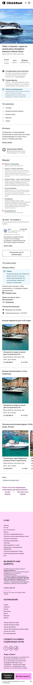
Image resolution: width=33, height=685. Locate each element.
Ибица (6, 613)
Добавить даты (10, 293)
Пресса (6, 532)
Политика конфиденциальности (13, 534)
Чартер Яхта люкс (9, 631)
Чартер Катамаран (10, 627)
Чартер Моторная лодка (11, 624)
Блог (5, 555)
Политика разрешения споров (13, 551)
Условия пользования (10, 538)
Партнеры (7, 543)
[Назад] (2, 11)
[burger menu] (26, 3)
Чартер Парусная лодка (11, 622)
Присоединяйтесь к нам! (11, 545)
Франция (6, 615)
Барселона (7, 611)
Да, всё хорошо (7, 493)
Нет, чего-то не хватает (22, 493)
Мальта (6, 618)
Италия (6, 609)
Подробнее (10, 302)
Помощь (6, 525)
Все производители (10, 633)
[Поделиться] (30, 11)
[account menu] (29, 3)
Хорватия (7, 607)
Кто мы (6, 527)
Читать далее (7, 142)
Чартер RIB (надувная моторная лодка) (16, 629)
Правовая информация (11, 540)
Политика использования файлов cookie (16, 536)
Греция (6, 604)
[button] (16, 42)
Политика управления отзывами (14, 553)
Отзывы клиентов (9, 587)
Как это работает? (9, 530)
